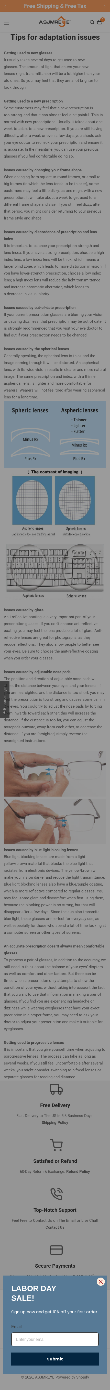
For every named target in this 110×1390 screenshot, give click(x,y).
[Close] (101, 1282)
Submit (55, 1359)
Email (16, 1326)
